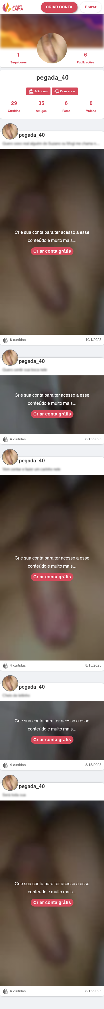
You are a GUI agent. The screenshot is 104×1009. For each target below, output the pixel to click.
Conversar (67, 91)
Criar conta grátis (52, 251)
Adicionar (41, 91)
